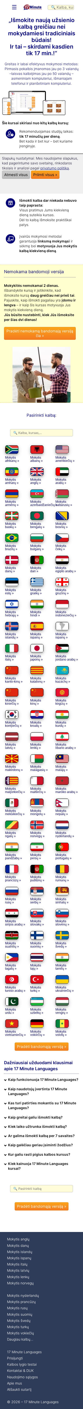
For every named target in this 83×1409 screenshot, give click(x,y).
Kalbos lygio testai (22, 1364)
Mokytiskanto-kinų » (14, 680)
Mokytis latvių (18, 1270)
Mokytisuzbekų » (36, 1011)
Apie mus (14, 1383)
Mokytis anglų (18, 1239)
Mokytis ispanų (19, 1258)
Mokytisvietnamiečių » (15, 1033)
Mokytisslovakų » (37, 922)
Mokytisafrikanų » (12, 459)
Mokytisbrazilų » (11, 547)
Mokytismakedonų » (14, 768)
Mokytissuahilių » (12, 945)
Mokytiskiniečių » (12, 702)
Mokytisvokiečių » (37, 1033)
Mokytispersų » (35, 856)
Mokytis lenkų (18, 1277)
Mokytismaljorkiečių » (15, 790)
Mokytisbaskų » (10, 525)
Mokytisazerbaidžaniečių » (43, 503)
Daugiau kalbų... (20, 1339)
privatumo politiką (54, 168)
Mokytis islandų (19, 1252)
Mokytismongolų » (37, 812)
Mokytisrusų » (10, 900)
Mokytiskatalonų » (37, 680)
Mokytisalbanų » (36, 459)
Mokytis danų (18, 1245)
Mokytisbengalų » (37, 525)
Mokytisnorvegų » (37, 834)
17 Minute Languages (24, 1352)
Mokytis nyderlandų (23, 1295)
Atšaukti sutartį (19, 1389)
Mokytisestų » (10, 591)
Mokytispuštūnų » (37, 878)
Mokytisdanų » (10, 569)
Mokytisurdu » (10, 1011)
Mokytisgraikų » (36, 591)
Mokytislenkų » (35, 746)
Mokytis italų (17, 1264)
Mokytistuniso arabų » (15, 989)
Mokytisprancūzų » (13, 878)
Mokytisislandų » (11, 635)
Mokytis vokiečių (20, 1333)
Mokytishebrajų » (12, 613)
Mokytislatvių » (10, 746)
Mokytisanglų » (35, 481)
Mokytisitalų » (10, 658)
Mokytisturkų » (35, 989)
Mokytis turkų (18, 1327)
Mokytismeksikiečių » (15, 812)
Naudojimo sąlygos (22, 1377)
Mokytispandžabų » (13, 856)
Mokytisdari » (35, 569)
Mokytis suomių (19, 1314)
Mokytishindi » (35, 613)
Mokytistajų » (35, 967)
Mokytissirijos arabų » (15, 922)
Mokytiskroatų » (36, 724)
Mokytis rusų (17, 1308)
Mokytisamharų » (12, 481)
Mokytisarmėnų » (12, 503)
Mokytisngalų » (10, 834)
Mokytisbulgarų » (37, 547)
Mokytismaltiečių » (38, 790)
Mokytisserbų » (35, 900)
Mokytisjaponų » (36, 658)
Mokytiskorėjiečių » (13, 724)
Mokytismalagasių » (39, 768)
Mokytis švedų (18, 1320)
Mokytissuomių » (36, 945)
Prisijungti (15, 1358)
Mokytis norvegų (20, 1283)
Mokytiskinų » (35, 702)
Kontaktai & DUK (20, 1370)
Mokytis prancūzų (21, 1302)
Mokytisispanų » (36, 635)
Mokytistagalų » (11, 967)
